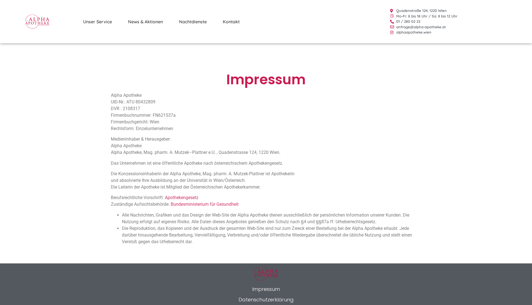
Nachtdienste (193, 21)
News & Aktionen (145, 21)
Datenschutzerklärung (266, 299)
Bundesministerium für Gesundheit (205, 204)
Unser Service (97, 21)
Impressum (266, 289)
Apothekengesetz (181, 197)
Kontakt (231, 21)
